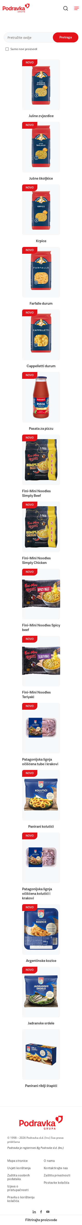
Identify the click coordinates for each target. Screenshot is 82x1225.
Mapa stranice (17, 1160)
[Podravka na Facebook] (41, 1212)
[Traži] (65, 8)
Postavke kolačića (56, 1182)
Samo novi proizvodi (23, 49)
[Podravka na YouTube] (47, 1212)
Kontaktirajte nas (56, 1168)
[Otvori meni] (76, 8)
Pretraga (65, 37)
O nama (49, 1160)
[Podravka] (16, 11)
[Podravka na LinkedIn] (34, 1212)
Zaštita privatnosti (57, 1175)
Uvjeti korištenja (19, 1168)
